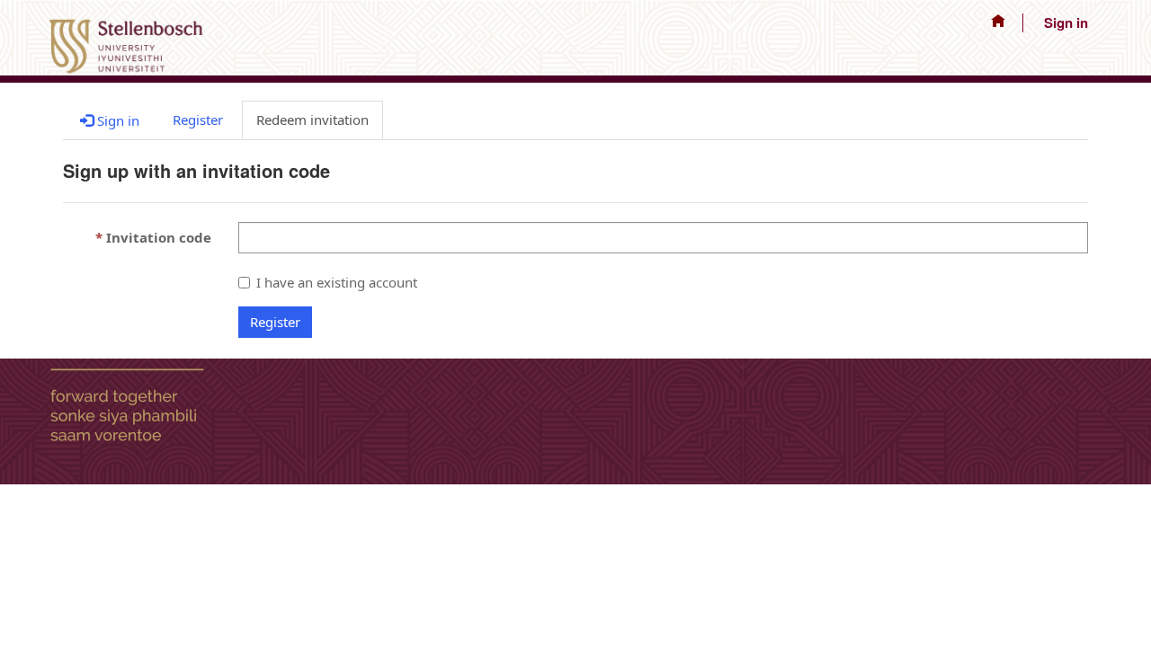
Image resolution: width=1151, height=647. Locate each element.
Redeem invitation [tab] (312, 120)
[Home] (998, 23)
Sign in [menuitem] (1066, 22)
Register (275, 322)
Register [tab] (198, 120)
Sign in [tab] (116, 120)
